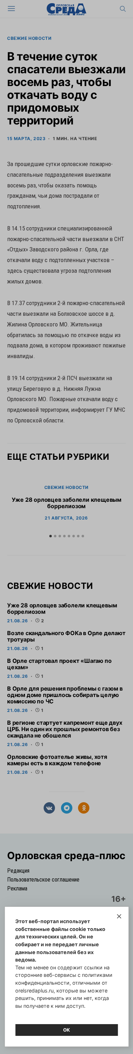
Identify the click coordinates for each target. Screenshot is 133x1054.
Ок (66, 1030)
